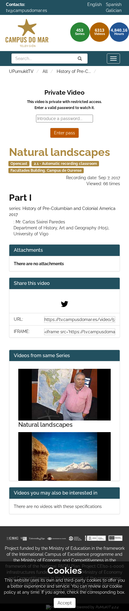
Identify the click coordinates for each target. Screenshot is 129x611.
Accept (65, 603)
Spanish (114, 4)
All (45, 71)
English (94, 4)
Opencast (18, 164)
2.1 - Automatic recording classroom (65, 164)
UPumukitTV (21, 71)
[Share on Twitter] (64, 305)
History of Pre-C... (74, 71)
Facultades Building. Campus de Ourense (46, 170)
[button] (64, 283)
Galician (114, 10)
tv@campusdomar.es (26, 10)
